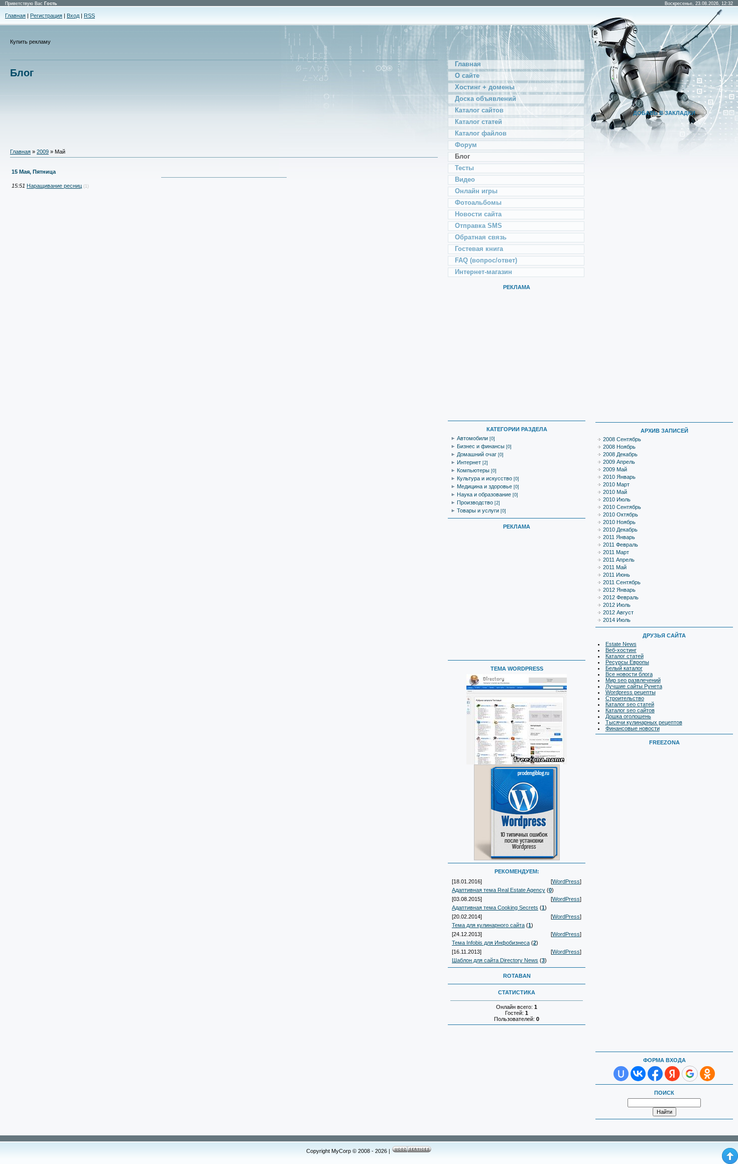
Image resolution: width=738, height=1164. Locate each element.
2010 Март (616, 484)
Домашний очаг (477, 454)
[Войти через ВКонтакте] (638, 1073)
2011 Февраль (620, 545)
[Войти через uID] (621, 1073)
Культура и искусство (484, 478)
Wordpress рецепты (630, 692)
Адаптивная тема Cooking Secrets (495, 907)
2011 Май (615, 567)
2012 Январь (619, 590)
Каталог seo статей (629, 704)
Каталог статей (624, 656)
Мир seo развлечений (633, 680)
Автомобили (472, 438)
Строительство (624, 698)
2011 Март (616, 552)
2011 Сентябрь (622, 582)
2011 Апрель (619, 560)
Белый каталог (624, 668)
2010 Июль (617, 499)
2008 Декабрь (620, 454)
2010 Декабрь (620, 530)
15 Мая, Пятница (34, 172)
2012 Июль (617, 605)
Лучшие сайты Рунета (633, 686)
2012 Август (618, 612)
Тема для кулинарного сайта (488, 925)
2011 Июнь (616, 575)
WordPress (566, 881)
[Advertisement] (193, 108)
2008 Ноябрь (619, 447)
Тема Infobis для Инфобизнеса (491, 943)
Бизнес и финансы (481, 446)
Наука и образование (484, 494)
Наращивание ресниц (54, 186)
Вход (73, 16)
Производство (475, 502)
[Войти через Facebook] (655, 1073)
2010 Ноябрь (619, 522)
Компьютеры (473, 470)
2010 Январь (619, 477)
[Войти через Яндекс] (672, 1073)
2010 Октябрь (620, 514)
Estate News (621, 644)
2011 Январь (619, 537)
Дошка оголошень (628, 716)
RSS (89, 16)
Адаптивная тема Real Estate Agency (498, 890)
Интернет (469, 462)
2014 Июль (617, 620)
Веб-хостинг (621, 650)
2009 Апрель (619, 462)
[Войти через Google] (690, 1074)
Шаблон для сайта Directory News (495, 960)
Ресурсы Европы (627, 662)
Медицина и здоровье (484, 486)
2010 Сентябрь (622, 507)
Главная (15, 16)
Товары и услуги (478, 510)
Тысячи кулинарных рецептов (643, 722)
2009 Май (615, 469)
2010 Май (615, 492)
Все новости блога (629, 674)
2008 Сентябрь (622, 439)
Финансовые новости (632, 728)
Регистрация (46, 16)
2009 (43, 152)
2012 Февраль (621, 597)
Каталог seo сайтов (630, 710)
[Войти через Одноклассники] (707, 1073)
